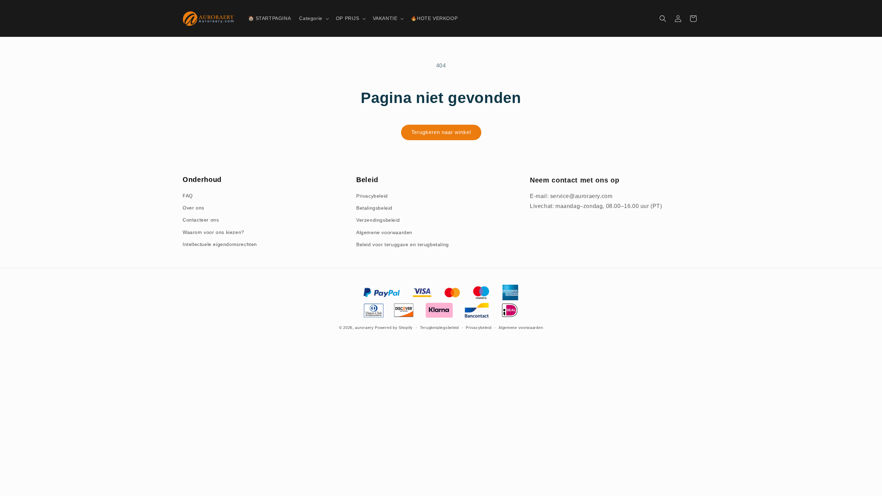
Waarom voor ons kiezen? (213, 232)
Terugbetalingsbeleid (439, 328)
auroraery (364, 328)
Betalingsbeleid (374, 207)
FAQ (188, 195)
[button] (313, 18)
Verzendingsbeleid (378, 220)
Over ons (193, 207)
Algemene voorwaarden (384, 232)
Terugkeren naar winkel (441, 132)
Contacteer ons (201, 220)
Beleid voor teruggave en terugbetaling (402, 244)
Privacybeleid (372, 195)
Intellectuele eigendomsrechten (220, 244)
